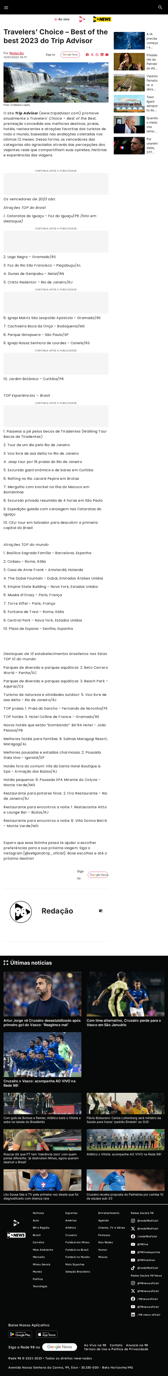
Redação (16, 53)
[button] (160, 7)
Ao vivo (64, 19)
